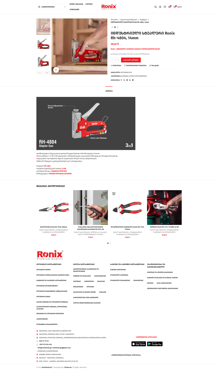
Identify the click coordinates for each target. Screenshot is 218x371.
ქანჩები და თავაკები (99, 232)
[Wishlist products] (164, 7)
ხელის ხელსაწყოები (128, 20)
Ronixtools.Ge (47, 367)
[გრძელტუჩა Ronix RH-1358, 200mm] (53, 207)
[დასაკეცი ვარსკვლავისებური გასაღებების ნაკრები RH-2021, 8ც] (90, 207)
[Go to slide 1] (107, 243)
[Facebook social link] (121, 80)
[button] (39, 72)
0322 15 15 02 (44, 341)
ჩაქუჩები (143, 20)
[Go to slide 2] (110, 243)
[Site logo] (109, 7)
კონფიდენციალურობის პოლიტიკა (126, 355)
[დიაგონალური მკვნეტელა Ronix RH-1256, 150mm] (127, 207)
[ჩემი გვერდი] (160, 7)
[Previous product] (112, 27)
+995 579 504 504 (45, 344)
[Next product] (117, 27)
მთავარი (114, 20)
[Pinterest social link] (127, 80)
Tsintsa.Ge (68, 367)
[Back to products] (115, 27)
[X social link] (124, 80)
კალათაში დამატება (130, 60)
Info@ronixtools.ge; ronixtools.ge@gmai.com (54, 348)
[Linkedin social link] (130, 80)
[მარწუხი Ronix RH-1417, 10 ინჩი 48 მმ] (164, 207)
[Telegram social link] (132, 80)
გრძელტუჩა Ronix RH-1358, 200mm (53, 227)
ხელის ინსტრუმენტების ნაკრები (90, 234)
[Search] (155, 7)
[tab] (109, 89)
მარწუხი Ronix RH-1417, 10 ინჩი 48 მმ (164, 227)
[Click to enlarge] (56, 70)
